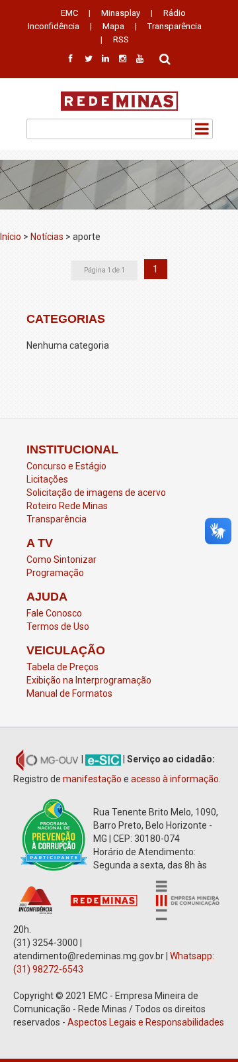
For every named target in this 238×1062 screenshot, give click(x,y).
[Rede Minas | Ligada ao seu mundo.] (119, 101)
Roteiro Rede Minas (67, 506)
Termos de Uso (57, 626)
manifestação (92, 779)
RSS (121, 39)
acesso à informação (175, 779)
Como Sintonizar (61, 559)
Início (10, 236)
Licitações (47, 479)
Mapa (113, 26)
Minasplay (120, 13)
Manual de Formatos (69, 693)
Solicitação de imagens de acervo (96, 492)
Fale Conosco (54, 613)
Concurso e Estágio (66, 466)
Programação (55, 572)
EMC (69, 13)
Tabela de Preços (62, 667)
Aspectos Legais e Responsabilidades (145, 1022)
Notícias (46, 236)
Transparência (174, 26)
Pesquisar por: (165, 58)
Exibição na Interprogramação (88, 680)
